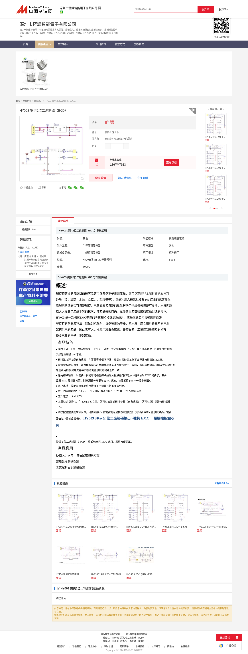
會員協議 (140, 646)
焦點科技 (128, 650)
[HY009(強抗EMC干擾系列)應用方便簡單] (216, 185)
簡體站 (170, 646)
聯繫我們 (76, 646)
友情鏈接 (185, 646)
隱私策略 (124, 646)
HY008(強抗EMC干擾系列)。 (219, 167)
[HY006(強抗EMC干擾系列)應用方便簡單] (216, 124)
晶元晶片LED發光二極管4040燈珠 (36, 89)
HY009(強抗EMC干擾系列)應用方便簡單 (224, 198)
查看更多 (33, 273)
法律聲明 (155, 646)
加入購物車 (125, 178)
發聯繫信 (100, 178)
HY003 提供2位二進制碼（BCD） (128, 637)
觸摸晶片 (38, 100)
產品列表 (27, 100)
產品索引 (24, 311)
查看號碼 (171, 162)
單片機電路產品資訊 (110, 634)
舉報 (44, 187)
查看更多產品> (222, 483)
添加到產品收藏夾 (28, 316)
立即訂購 (142, 178)
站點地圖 (108, 646)
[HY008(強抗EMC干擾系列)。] (216, 154)
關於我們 (61, 646)
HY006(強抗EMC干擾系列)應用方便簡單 (224, 137)
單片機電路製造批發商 (136, 634)
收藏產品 (28, 187)
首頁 (18, 100)
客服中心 (92, 646)
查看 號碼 (24, 252)
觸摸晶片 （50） (30, 229)
